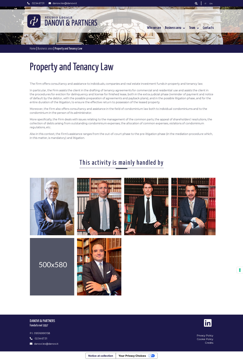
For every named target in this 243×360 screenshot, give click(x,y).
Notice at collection (100, 355)
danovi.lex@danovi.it (65, 3)
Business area (173, 28)
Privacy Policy (205, 335)
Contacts (208, 28)
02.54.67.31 (37, 3)
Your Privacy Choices (132, 355)
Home (33, 48)
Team (192, 28)
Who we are (154, 28)
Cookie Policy (205, 339)
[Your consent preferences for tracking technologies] (240, 270)
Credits (209, 342)
